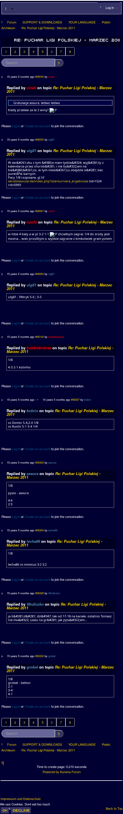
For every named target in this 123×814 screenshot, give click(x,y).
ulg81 (51, 139)
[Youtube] (26, 790)
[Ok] (5, 810)
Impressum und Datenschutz (21, 799)
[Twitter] (16, 790)
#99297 (75, 400)
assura (52, 462)
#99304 (39, 530)
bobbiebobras (56, 337)
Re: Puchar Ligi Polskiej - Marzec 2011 (59, 89)
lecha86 (52, 530)
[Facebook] (5, 790)
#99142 (39, 337)
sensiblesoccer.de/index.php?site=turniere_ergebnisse (48, 181)
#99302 (39, 462)
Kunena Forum (70, 771)
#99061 (39, 211)
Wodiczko (54, 593)
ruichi (51, 211)
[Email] (37, 790)
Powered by (51, 771)
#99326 (39, 593)
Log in (16, 125)
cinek (51, 77)
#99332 (39, 656)
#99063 (39, 274)
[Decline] (21, 810)
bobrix (87, 400)
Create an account (37, 125)
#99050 (39, 139)
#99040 (39, 77)
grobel (51, 656)
